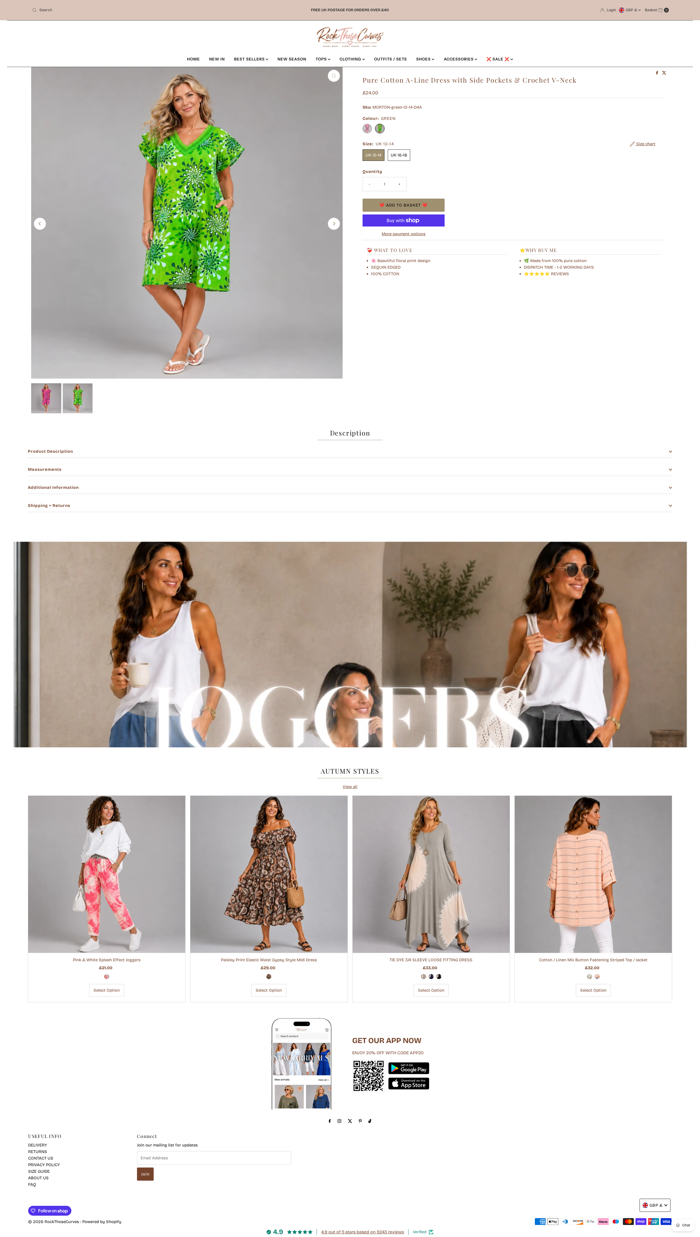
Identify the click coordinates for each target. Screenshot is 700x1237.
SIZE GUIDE (39, 1171)
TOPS (322, 59)
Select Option (107, 990)
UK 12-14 (373, 155)
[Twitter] (350, 1121)
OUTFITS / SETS (390, 59)
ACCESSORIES (459, 59)
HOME (193, 59)
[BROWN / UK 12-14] (269, 976)
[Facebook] (330, 1121)
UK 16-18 (399, 155)
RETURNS (37, 1151)
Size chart (645, 143)
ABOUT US (38, 1177)
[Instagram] (339, 1121)
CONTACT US (40, 1158)
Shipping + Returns (49, 505)
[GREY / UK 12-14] (423, 976)
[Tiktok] (369, 1121)
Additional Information (53, 487)
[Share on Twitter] (664, 73)
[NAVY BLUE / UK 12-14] (431, 976)
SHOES (424, 59)
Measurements (45, 469)
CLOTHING (351, 59)
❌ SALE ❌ (498, 59)
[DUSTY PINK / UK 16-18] (597, 976)
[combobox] (135, 10)
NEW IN (217, 59)
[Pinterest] (360, 1121)
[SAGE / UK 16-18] (589, 976)
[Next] (334, 224)
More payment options (403, 233)
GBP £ (632, 10)
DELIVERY (37, 1145)
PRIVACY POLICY (44, 1164)
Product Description (50, 451)
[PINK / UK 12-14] (106, 976)
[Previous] (40, 224)
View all (350, 786)
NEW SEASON (292, 59)
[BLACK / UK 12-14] (439, 976)
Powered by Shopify (101, 1221)
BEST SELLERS (250, 59)
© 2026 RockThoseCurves (53, 1221)
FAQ (32, 1184)
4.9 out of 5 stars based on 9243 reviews (362, 1232)
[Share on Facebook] (657, 73)
